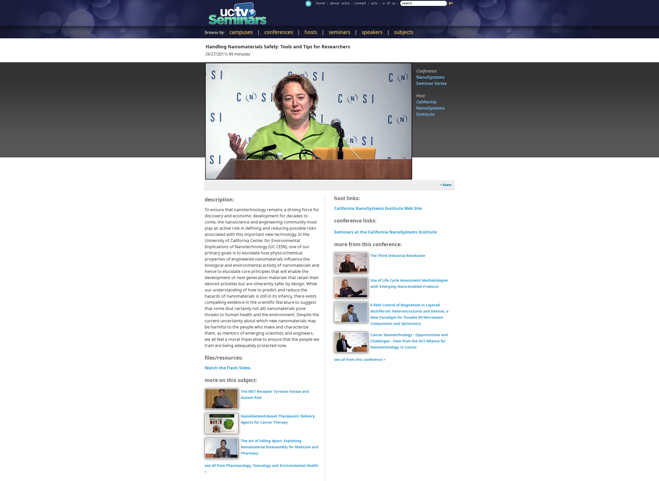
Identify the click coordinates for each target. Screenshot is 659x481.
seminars (339, 32)
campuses (241, 32)
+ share (445, 185)
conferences (278, 32)
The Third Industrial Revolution (397, 255)
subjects (403, 32)
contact (360, 3)
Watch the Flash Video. (228, 368)
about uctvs (340, 3)
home (320, 3)
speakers (372, 32)
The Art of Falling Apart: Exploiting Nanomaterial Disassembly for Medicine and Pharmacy (279, 447)
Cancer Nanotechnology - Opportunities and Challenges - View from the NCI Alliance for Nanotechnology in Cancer (409, 341)
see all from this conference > (360, 359)
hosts (311, 32)
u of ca (389, 3)
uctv (374, 3)
